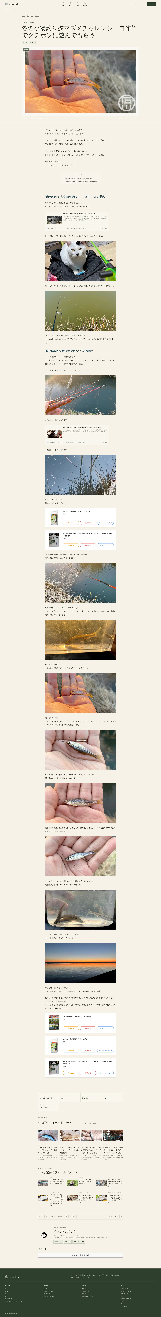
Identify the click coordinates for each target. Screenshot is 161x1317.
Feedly (116, 1216)
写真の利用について (126, 1298)
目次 (77, 174)
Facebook (60, 1216)
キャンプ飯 (47, 1293)
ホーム (23, 16)
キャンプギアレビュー (50, 1291)
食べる (7, 1291)
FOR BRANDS (151, 4)
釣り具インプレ (48, 1288)
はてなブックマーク (50, 1216)
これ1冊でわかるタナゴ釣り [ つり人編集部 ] (78, 1017)
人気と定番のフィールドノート (13, 1301)
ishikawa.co (124, 1306)
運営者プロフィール (126, 1291)
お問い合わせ (124, 1293)
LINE (66, 1216)
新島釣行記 (85, 1288)
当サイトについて (125, 1288)
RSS (121, 1216)
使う (6, 1293)
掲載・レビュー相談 (79, 1242)
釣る (28, 16)
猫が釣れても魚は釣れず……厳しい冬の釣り (79, 179)
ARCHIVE (137, 4)
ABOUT (131, 4)
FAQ (122, 1296)
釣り (32, 16)
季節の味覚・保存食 (87, 1296)
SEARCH (143, 4)
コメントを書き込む (80, 1255)
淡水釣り (37, 16)
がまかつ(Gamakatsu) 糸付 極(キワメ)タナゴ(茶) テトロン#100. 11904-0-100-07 (87, 535)
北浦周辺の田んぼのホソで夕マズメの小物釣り (82, 182)
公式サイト (67, 1242)
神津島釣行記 (85, 1291)
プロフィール (58, 1242)
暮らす (7, 1296)
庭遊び (84, 1293)
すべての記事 (8, 1298)
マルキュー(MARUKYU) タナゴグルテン (76, 511)
